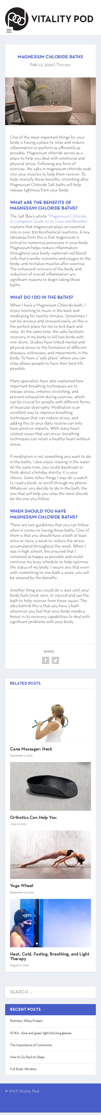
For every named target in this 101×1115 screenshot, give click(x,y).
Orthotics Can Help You (33, 818)
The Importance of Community (31, 1045)
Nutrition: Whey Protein (26, 1021)
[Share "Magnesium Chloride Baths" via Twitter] (55, 660)
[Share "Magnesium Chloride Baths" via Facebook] (45, 660)
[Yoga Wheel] (50, 855)
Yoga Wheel (21, 886)
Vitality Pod (29, 1091)
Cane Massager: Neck (31, 749)
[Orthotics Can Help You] (50, 786)
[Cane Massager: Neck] (50, 718)
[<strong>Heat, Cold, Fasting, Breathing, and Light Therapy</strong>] (50, 923)
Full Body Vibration (23, 1069)
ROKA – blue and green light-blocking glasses (41, 1033)
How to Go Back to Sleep (27, 1057)
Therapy (63, 65)
